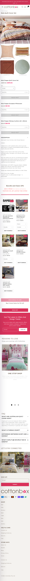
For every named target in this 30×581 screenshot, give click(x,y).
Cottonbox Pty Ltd (10, 576)
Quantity (4, 92)
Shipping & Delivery (6, 533)
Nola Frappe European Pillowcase (11, 103)
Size (2, 85)
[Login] (25, 7)
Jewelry (3, 523)
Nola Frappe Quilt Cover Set (9, 80)
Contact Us (4, 530)
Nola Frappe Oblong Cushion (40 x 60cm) (14, 121)
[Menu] (2, 7)
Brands (3, 547)
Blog (2, 550)
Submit (15, 484)
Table (2, 515)
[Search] (22, 7)
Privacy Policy (5, 553)
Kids (2, 507)
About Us (3, 545)
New (2, 518)
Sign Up (23, 329)
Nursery (3, 510)
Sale (2, 521)
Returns (3, 535)
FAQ (2, 538)
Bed (2, 504)
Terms (2, 556)
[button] (15, 137)
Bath (2, 513)
